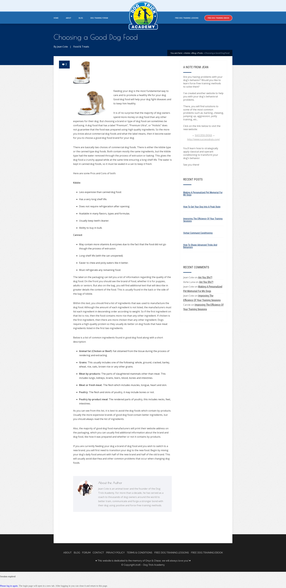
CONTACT (98, 552)
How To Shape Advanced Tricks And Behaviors (200, 246)
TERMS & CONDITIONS (139, 552)
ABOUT (68, 18)
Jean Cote (62, 46)
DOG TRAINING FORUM (99, 18)
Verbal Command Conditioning (198, 233)
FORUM (86, 552)
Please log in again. (9, 586)
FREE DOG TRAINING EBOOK (218, 18)
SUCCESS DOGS (203, 135)
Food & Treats (81, 46)
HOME (56, 18)
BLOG (81, 18)
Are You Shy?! (205, 277)
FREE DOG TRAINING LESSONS (186, 18)
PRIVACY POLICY (115, 552)
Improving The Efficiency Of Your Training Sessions (203, 219)
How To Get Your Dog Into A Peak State (201, 206)
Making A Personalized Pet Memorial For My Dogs (203, 193)
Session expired (7, 576)
